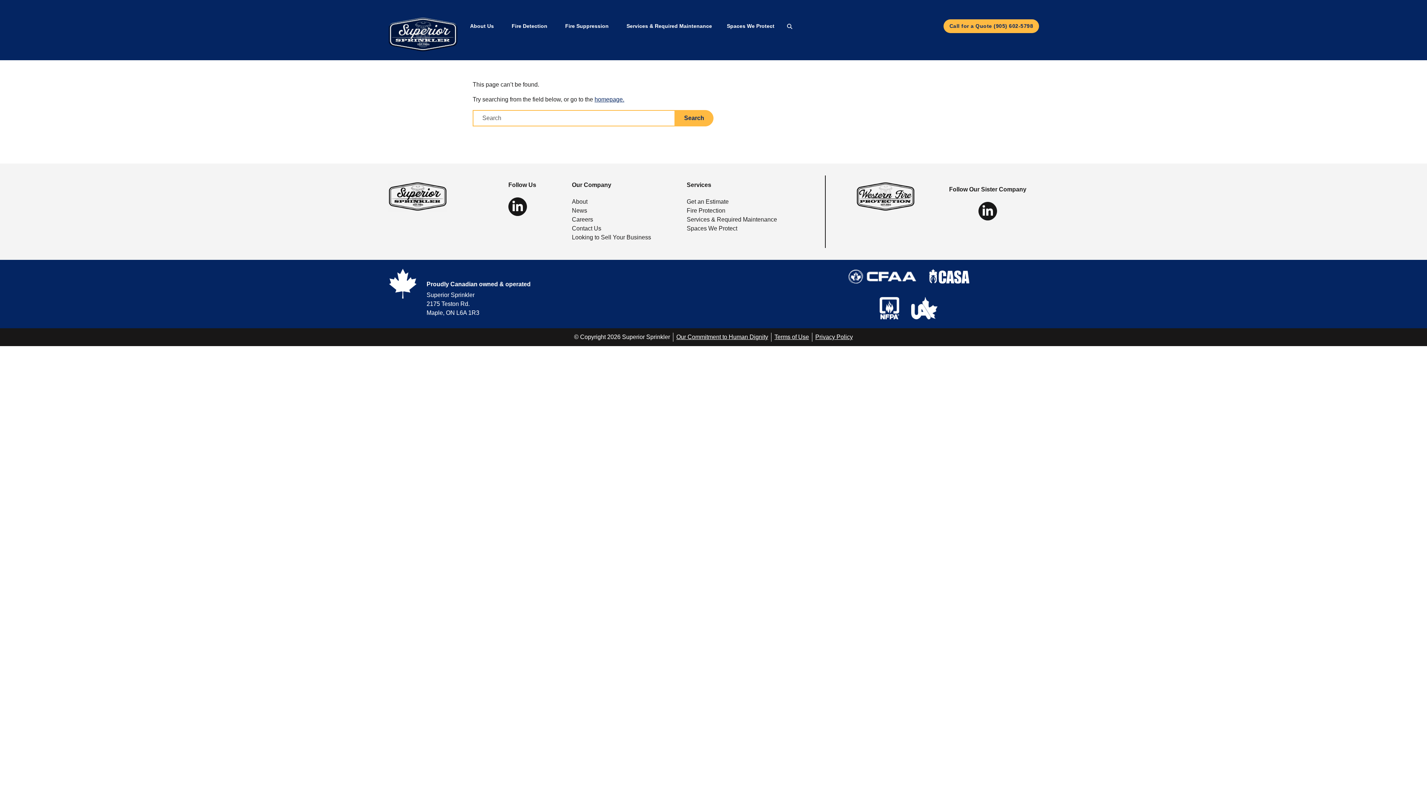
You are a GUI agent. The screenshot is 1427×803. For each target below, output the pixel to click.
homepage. (609, 99)
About (580, 202)
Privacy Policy (834, 337)
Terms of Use (791, 337)
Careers (582, 219)
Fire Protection (706, 210)
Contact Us (586, 228)
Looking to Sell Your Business (611, 237)
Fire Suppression (587, 26)
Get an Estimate (708, 202)
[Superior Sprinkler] (417, 196)
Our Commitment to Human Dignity (722, 337)
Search (694, 118)
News (579, 210)
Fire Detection (529, 26)
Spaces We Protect (750, 26)
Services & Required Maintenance (669, 26)
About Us (482, 26)
